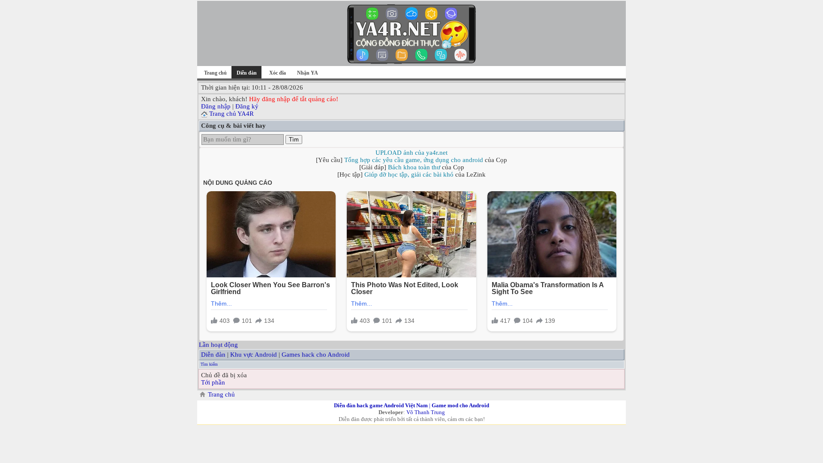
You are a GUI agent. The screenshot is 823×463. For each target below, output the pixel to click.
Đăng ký (246, 106)
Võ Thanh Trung (425, 412)
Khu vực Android (253, 354)
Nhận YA (307, 73)
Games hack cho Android (316, 354)
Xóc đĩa (277, 73)
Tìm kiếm (209, 364)
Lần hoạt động (218, 344)
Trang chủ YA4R (231, 113)
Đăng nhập (216, 106)
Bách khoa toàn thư (414, 167)
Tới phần (213, 382)
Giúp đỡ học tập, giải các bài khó (409, 174)
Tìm (294, 139)
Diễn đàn (213, 354)
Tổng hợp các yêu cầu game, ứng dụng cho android (413, 159)
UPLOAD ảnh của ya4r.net (411, 152)
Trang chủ (215, 73)
